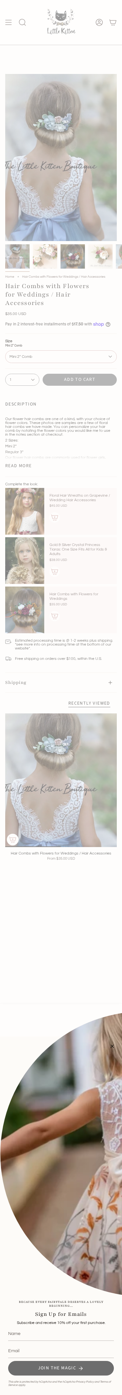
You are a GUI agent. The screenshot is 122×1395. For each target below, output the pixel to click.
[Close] (112, 1046)
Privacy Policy (85, 1381)
